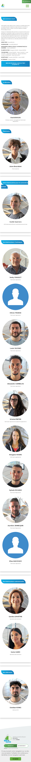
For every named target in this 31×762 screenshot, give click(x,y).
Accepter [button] (15, 759)
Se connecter (26, 1)
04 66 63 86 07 (21, 745)
